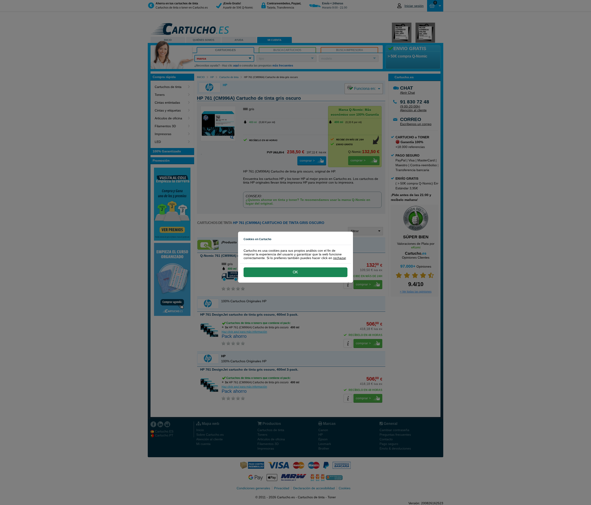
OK (295, 272)
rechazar (339, 258)
